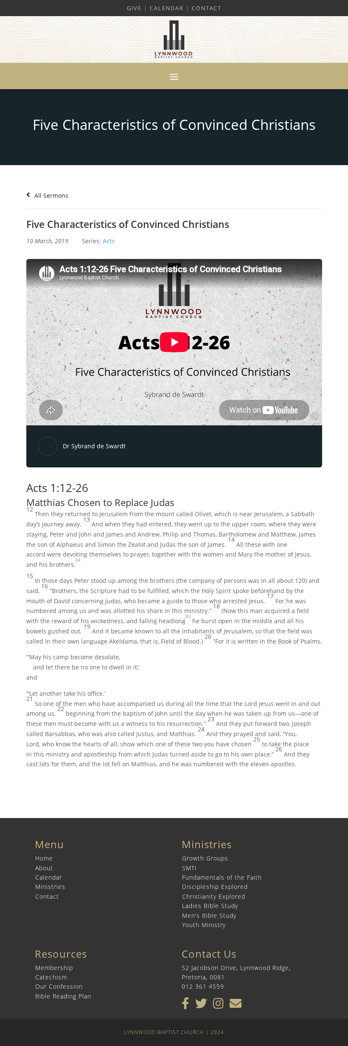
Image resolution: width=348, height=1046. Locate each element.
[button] (174, 495)
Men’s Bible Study (209, 915)
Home (44, 858)
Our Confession (59, 986)
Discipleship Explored (215, 887)
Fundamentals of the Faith (222, 877)
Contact (207, 8)
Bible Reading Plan (63, 996)
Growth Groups (205, 858)
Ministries (50, 887)
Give (134, 8)
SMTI (189, 868)
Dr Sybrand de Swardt (94, 446)
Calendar (167, 8)
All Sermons (50, 195)
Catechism (51, 977)
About (44, 868)
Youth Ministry (204, 925)
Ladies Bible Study (210, 906)
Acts (109, 241)
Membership (54, 968)
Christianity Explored (213, 896)
